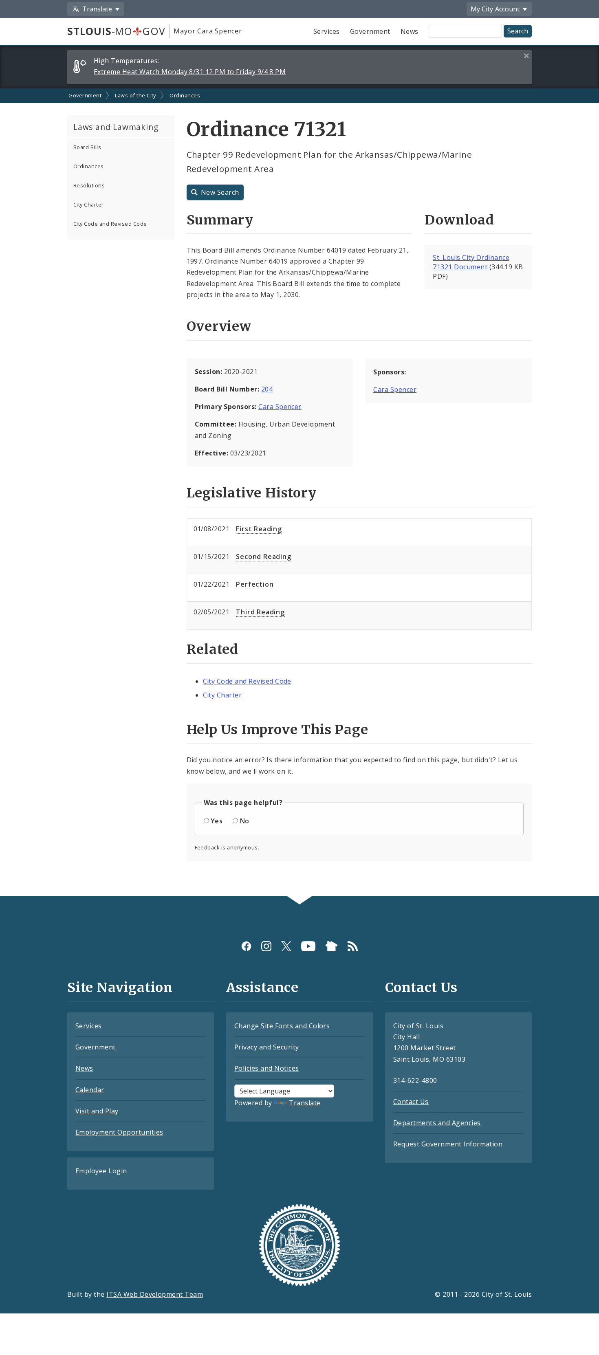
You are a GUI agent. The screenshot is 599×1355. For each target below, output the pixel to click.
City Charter (88, 204)
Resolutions (89, 185)
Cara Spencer (280, 406)
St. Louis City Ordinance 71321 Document (471, 262)
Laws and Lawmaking (115, 126)
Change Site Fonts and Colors (282, 1025)
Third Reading (260, 611)
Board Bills (87, 147)
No (244, 820)
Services (326, 31)
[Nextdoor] (331, 946)
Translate (304, 1102)
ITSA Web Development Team (154, 1294)
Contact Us (411, 1101)
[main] (299, 492)
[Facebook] (246, 946)
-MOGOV (116, 31)
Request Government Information (447, 1143)
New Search (220, 192)
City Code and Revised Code (110, 223)
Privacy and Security (266, 1047)
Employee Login (101, 1170)
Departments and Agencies (437, 1122)
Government (370, 31)
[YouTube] (308, 946)
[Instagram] (266, 946)
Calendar (89, 1089)
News (409, 31)
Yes (216, 820)
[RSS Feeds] (353, 946)
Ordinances (185, 95)
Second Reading (263, 556)
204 (267, 389)
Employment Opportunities (119, 1132)
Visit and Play (97, 1110)
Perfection (254, 584)
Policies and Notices (266, 1068)
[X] (286, 946)
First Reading (259, 528)
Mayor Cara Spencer (208, 30)
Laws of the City (135, 95)
